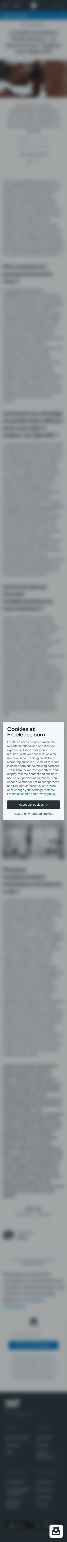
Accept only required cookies (33, 814)
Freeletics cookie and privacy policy (31, 794)
